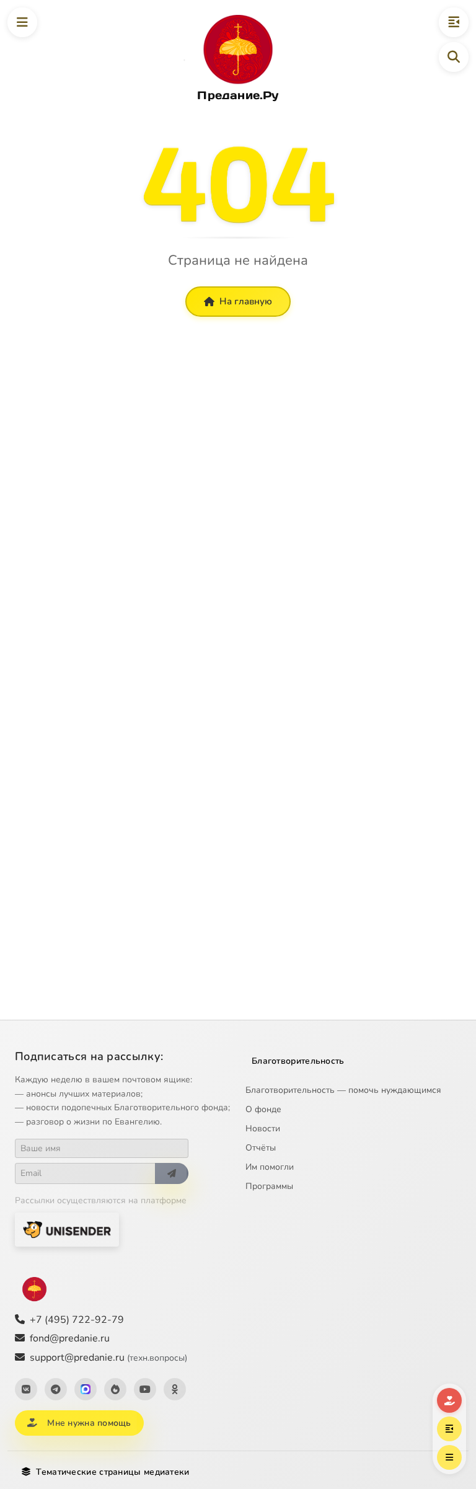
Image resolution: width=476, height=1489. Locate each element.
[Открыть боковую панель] (454, 22)
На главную (245, 301)
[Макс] (85, 1389)
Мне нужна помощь (89, 1423)
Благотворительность (298, 1061)
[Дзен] (115, 1389)
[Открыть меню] (22, 22)
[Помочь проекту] (449, 1400)
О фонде (263, 1109)
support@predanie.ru (108, 1357)
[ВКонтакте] (26, 1389)
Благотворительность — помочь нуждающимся (343, 1090)
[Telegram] (56, 1389)
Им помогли (269, 1167)
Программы (269, 1186)
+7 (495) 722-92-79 (77, 1320)
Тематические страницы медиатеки (112, 1472)
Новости (262, 1128)
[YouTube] (145, 1389)
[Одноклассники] (175, 1389)
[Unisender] (67, 1230)
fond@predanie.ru (70, 1338)
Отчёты (260, 1148)
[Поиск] (454, 57)
